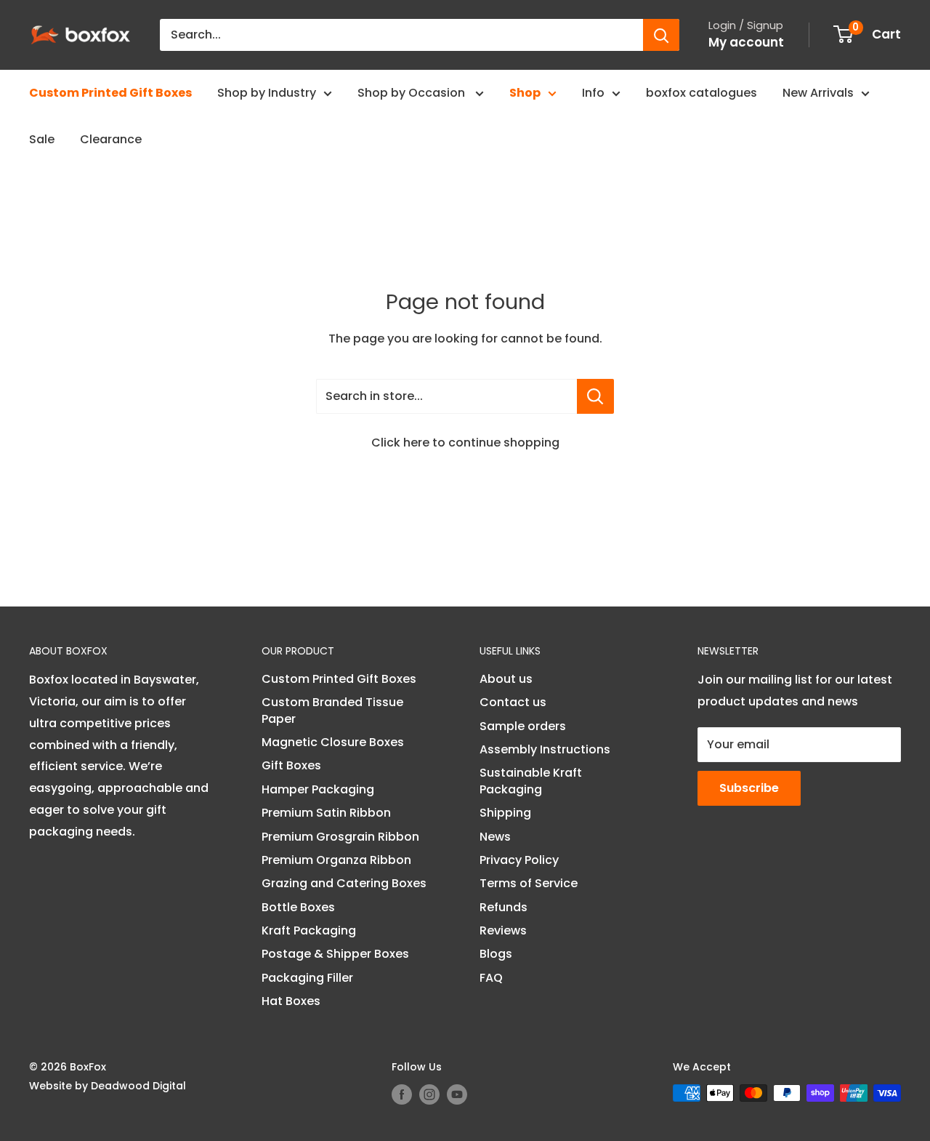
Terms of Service (529, 883)
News (495, 836)
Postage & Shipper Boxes (335, 953)
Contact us (513, 702)
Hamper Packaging (318, 789)
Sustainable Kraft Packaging (531, 780)
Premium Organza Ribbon (336, 860)
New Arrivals (818, 92)
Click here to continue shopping (465, 442)
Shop (525, 92)
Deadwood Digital (138, 1085)
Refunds (503, 907)
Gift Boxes (291, 765)
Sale (41, 139)
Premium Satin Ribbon (326, 812)
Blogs (496, 953)
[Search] (661, 35)
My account (746, 42)
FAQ (491, 977)
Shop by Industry (266, 92)
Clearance (111, 139)
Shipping (505, 812)
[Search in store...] (595, 396)
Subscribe (749, 788)
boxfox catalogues (701, 92)
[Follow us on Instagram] (429, 1094)
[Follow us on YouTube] (457, 1094)
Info (593, 92)
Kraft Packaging (309, 930)
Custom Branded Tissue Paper (332, 710)
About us (506, 678)
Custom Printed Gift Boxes (110, 92)
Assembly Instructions (545, 749)
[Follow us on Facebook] (402, 1094)
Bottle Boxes (298, 907)
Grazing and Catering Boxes (344, 883)
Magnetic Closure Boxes (333, 742)
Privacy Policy (519, 860)
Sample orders (523, 726)
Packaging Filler (307, 977)
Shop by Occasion (412, 92)
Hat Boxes (291, 1001)
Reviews (503, 930)
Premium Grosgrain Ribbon (340, 836)
